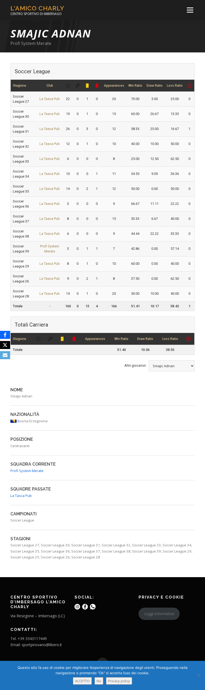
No (99, 680)
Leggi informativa (159, 613)
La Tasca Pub (50, 99)
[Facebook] (5, 335)
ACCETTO (82, 680)
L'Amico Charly (37, 8)
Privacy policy (119, 680)
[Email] (5, 355)
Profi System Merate (30, 43)
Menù (190, 9)
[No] (198, 675)
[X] (5, 345)
